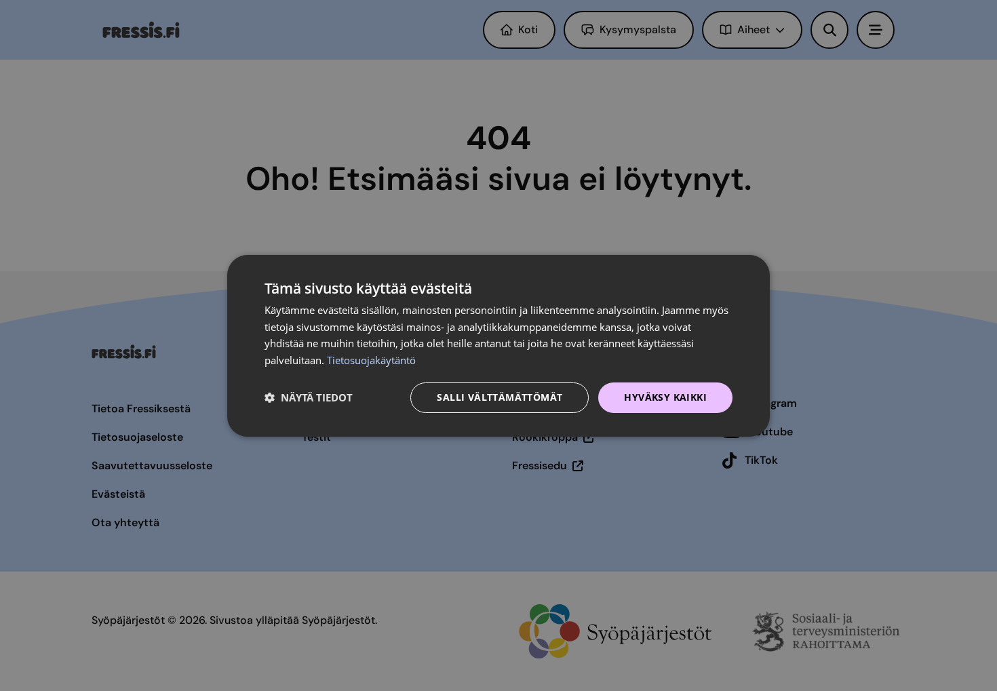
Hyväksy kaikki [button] (665, 397)
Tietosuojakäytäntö (371, 360)
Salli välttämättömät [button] (499, 397)
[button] (309, 397)
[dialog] (498, 345)
